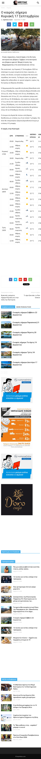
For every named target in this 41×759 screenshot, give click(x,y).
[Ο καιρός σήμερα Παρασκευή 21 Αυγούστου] (6, 324)
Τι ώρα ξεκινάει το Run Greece (32, 296)
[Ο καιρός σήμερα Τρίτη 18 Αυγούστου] (6, 354)
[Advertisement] (20, 259)
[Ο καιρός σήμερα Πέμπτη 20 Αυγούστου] (6, 334)
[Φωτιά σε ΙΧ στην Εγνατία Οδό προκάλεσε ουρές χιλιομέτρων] (6, 697)
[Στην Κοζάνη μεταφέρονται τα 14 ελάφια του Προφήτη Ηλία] (6, 707)
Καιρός (9, 8)
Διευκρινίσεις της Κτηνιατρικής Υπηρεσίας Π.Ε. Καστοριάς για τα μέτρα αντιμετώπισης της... (25, 599)
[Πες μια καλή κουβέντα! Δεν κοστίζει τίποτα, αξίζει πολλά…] (6, 569)
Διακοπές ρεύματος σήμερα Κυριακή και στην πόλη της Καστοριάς (10, 297)
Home (3, 8)
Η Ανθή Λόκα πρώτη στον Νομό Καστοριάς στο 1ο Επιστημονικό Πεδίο (24, 687)
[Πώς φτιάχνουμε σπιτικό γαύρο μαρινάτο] (6, 589)
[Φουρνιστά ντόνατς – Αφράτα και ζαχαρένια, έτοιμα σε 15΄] (6, 640)
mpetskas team (8, 19)
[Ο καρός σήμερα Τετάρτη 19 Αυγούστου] (6, 344)
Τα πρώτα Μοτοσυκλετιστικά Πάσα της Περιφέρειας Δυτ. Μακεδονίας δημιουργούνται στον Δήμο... (25, 609)
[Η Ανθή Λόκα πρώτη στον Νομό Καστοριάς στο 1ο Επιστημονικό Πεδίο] (6, 687)
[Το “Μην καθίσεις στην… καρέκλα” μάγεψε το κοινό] (6, 727)
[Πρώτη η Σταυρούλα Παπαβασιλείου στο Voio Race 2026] (6, 737)
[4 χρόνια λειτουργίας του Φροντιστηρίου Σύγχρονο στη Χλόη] (6, 717)
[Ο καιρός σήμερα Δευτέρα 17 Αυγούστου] (6, 364)
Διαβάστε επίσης (8, 307)
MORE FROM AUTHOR (23, 307)
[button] (38, 3)
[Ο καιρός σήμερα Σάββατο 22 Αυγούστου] (6, 314)
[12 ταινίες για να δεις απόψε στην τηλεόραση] (6, 579)
